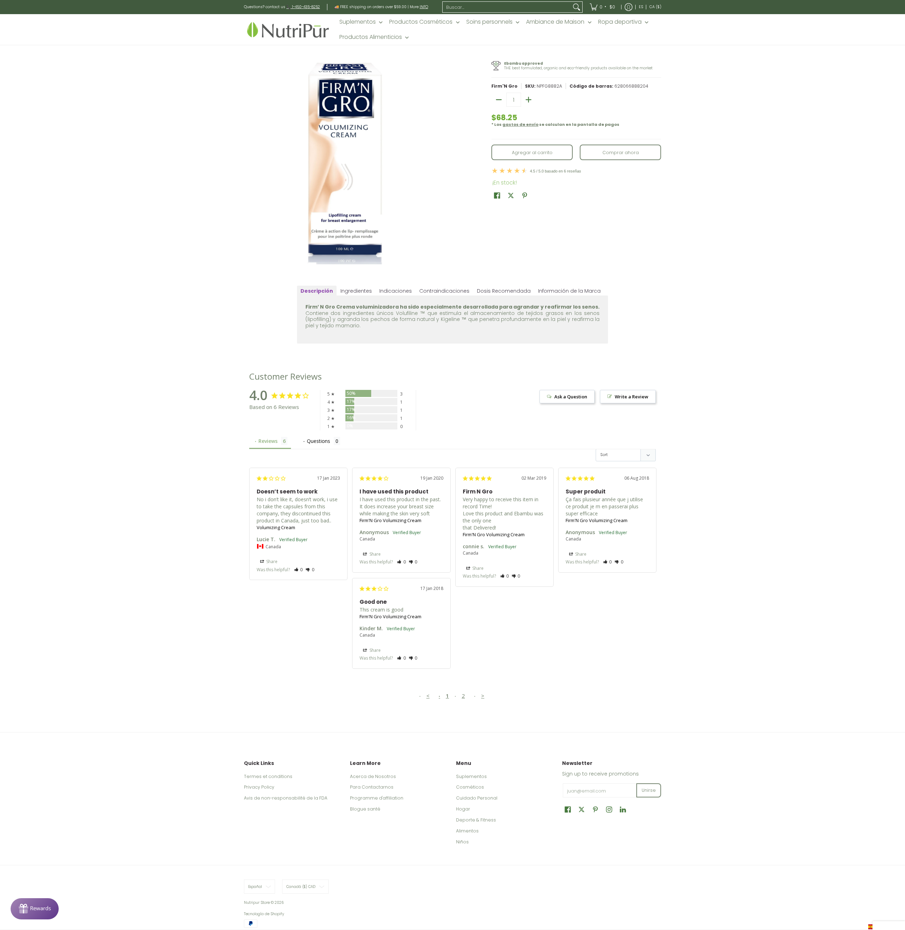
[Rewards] (35, 908)
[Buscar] (576, 7)
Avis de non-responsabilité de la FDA (285, 798)
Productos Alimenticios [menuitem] (370, 37)
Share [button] (271, 561)
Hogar (463, 809)
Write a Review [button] (631, 396)
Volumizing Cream (276, 527)
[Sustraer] (498, 100)
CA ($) (655, 7)
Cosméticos (470, 787)
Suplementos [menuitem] (357, 22)
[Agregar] (528, 100)
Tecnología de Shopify (264, 914)
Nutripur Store (257, 902)
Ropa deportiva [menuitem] (620, 22)
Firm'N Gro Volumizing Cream (390, 520)
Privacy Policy (259, 787)
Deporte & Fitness (476, 820)
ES (641, 7)
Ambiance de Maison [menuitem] (555, 22)
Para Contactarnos (371, 787)
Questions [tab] (318, 441)
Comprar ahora (620, 153)
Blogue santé (365, 809)
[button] (497, 195)
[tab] (317, 291)
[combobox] (507, 7)
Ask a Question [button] (570, 396)
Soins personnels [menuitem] (489, 22)
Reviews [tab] (268, 441)
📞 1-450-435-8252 (303, 7)
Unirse (649, 790)
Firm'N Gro (504, 86)
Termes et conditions (268, 776)
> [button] (482, 695)
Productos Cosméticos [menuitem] (420, 22)
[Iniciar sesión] (628, 7)
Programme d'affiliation (376, 798)
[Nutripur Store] (288, 29)
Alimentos (467, 831)
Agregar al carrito (532, 153)
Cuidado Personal (476, 798)
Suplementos (471, 776)
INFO (424, 7)
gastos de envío (520, 124)
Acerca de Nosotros (373, 776)
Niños (462, 842)
